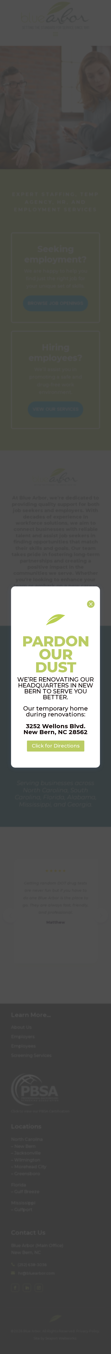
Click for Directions (55, 746)
